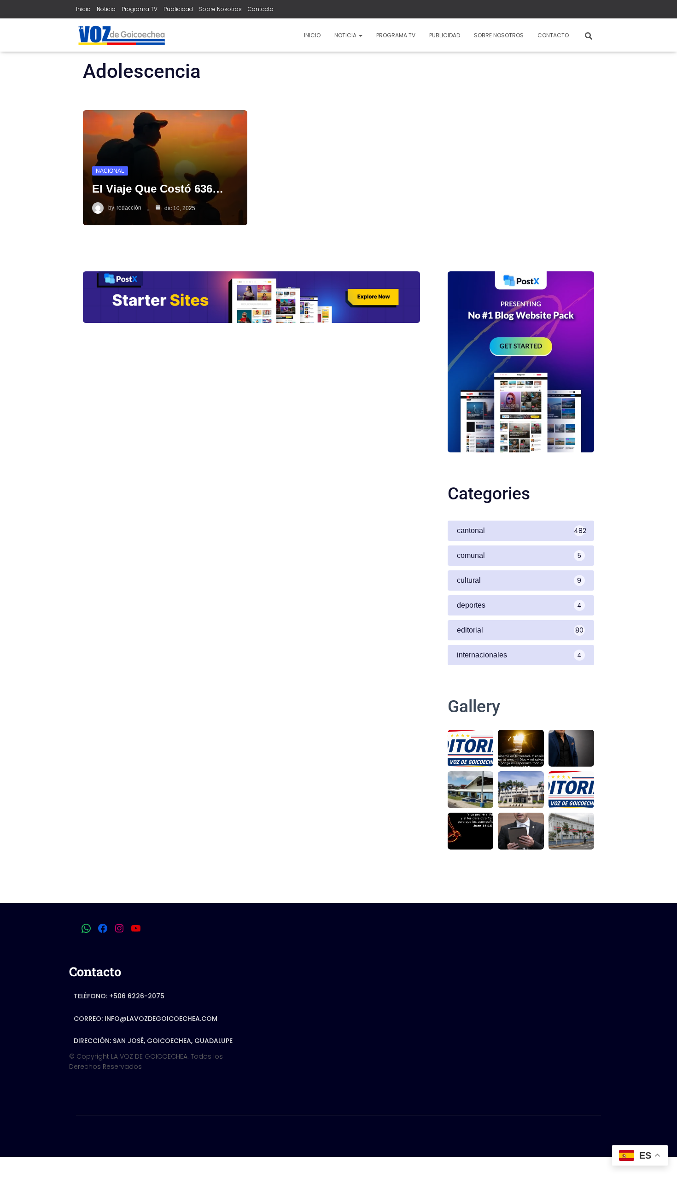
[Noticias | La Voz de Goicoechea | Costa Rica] (121, 35)
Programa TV (140, 9)
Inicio (83, 9)
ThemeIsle (584, 1136)
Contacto (261, 9)
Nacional (110, 171)
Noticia (106, 9)
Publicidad (178, 9)
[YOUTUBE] (135, 928)
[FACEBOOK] (102, 928)
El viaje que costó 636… (157, 188)
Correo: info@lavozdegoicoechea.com (145, 1018)
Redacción (129, 208)
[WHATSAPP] (86, 928)
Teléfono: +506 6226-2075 (119, 996)
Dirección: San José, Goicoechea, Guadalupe (153, 1040)
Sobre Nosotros (220, 9)
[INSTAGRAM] (119, 928)
